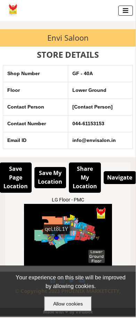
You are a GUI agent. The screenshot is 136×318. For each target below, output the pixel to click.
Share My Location (85, 177)
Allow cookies (68, 304)
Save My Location (50, 177)
